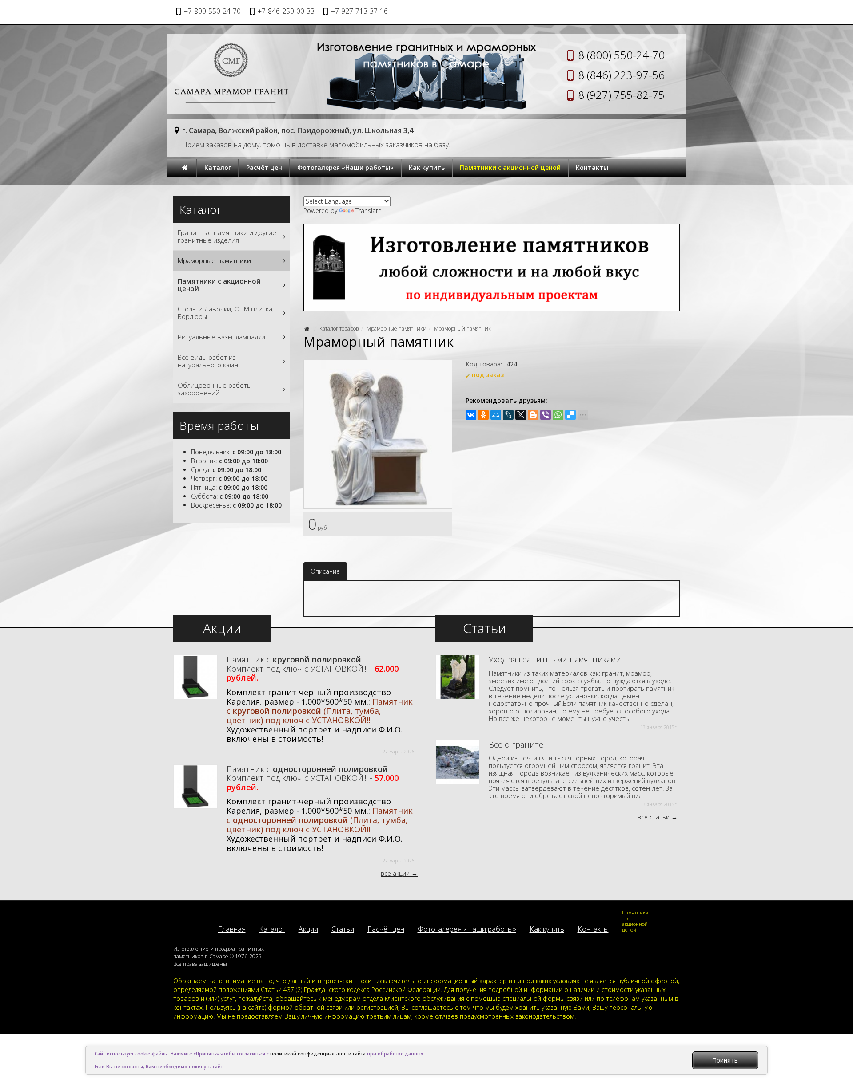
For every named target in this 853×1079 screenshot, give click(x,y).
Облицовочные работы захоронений (214, 389)
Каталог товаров (339, 328)
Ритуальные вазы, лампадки (221, 336)
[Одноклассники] (483, 415)
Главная (232, 929)
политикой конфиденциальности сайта (318, 1054)
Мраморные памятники (396, 328)
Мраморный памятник (462, 328)
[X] (520, 415)
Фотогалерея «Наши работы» (345, 167)
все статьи (654, 817)
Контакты (592, 167)
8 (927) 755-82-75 (621, 94)
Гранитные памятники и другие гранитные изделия (227, 236)
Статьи (342, 929)
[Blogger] (533, 415)
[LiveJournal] (508, 415)
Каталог (217, 167)
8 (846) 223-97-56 (621, 74)
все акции (395, 873)
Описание (325, 571)
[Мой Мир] (495, 415)
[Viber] (545, 415)
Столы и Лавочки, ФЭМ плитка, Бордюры (226, 312)
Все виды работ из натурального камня (210, 361)
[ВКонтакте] (471, 415)
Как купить (427, 167)
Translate (368, 210)
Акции (308, 929)
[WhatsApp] (558, 415)
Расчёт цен (264, 167)
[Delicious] (570, 415)
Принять (725, 1060)
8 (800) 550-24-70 (621, 54)
